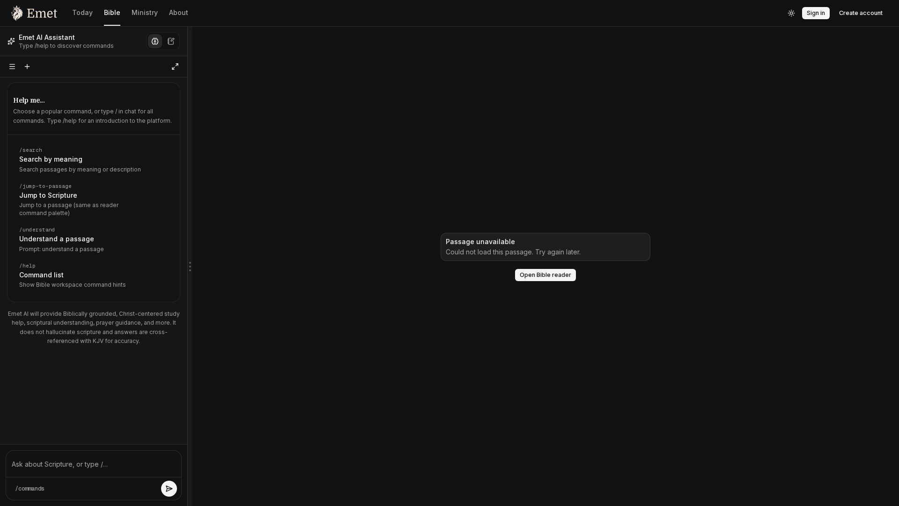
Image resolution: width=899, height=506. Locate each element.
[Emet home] (34, 13)
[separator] (189, 266)
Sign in (816, 12)
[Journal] (170, 41)
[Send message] (169, 488)
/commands (29, 488)
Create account (861, 12)
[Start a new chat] (27, 66)
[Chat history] (12, 66)
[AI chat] (154, 41)
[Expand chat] (175, 66)
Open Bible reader (545, 274)
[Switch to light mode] (791, 13)
